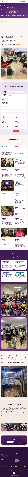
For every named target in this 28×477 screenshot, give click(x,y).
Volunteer (2, 459)
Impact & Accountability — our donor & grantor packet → (18, 466)
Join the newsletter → (5, 466)
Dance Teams (19, 15)
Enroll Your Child (10, 441)
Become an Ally (3, 460)
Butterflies (16, 91)
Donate (23, 1)
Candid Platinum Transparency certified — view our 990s (14, 470)
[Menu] (26, 1)
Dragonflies (21, 91)
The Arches (13, 15)
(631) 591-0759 (17, 461)
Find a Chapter (7, 15)
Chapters (2, 15)
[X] (9, 456)
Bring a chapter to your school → (8, 37)
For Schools (16, 454)
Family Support (25, 15)
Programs (16, 452)
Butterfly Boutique (3, 463)
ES (20, 1)
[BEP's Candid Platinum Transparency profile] (14, 473)
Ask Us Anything (17, 441)
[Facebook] (4, 456)
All (5, 91)
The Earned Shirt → (18, 44)
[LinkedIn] (7, 456)
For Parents (16, 453)
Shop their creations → (18, 203)
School (8, 91)
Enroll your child (16, 131)
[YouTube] (5, 456)
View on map (14, 110)
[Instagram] (2, 456)
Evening (12, 91)
